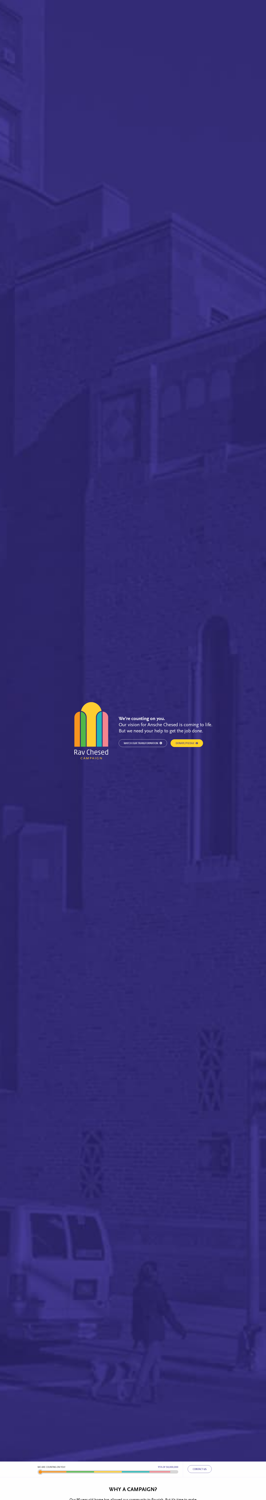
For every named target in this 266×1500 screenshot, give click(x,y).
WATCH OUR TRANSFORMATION (141, 743)
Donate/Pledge (185, 743)
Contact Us (200, 1469)
